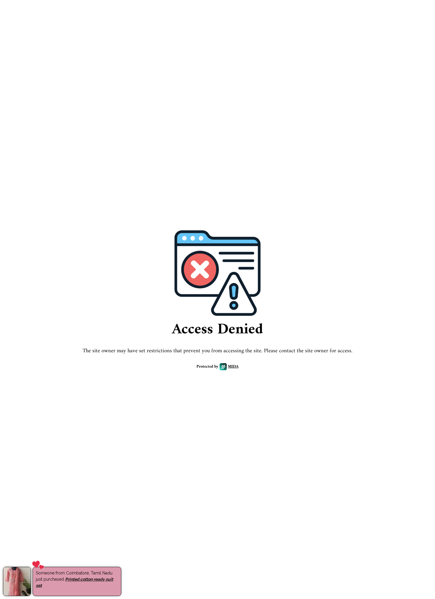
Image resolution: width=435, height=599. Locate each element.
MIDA (233, 366)
